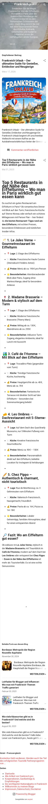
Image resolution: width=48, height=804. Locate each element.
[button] (44, 61)
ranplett (30, 799)
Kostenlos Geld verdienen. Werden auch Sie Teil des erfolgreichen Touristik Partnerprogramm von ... (23, 761)
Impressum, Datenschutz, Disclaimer (23, 789)
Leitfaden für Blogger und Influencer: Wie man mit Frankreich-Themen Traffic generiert (21, 684)
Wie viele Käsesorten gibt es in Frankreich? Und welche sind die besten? (18, 719)
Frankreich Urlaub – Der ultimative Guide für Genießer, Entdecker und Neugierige (20, 63)
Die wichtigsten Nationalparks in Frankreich (26, 784)
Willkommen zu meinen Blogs (19, 786)
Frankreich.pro (24, 4)
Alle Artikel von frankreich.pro (19, 776)
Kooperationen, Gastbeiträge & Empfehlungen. (19, 780)
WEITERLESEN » (38, 674)
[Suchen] (44, 5)
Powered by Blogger (26, 794)
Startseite (10, 773)
